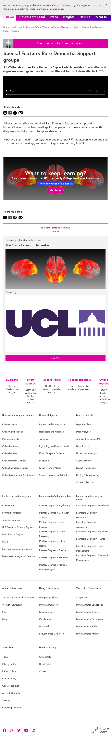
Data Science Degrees (13, 534)
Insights (69, 17)
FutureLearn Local (32, 17)
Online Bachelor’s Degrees (15, 467)
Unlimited (44, 626)
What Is (101, 17)
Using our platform (48, 597)
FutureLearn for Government (90, 619)
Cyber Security (83, 460)
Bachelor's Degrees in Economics (92, 531)
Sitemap (6, 700)
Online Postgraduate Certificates (18, 475)
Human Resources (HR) (87, 453)
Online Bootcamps (11, 446)
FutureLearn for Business (88, 612)
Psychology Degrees (12, 512)
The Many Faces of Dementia (57, 27)
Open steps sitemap (12, 707)
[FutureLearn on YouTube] (26, 730)
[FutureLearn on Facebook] (5, 730)
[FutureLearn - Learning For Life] (100, 729)
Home (6, 27)
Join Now (55, 358)
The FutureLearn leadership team (18, 597)
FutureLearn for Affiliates (88, 633)
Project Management (86, 467)
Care (38, 27)
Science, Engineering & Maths (54, 475)
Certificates (45, 619)
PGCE (5, 541)
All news (7, 17)
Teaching (43, 438)
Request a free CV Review (51, 633)
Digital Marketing (84, 424)
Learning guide (46, 612)
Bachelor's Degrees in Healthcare (92, 505)
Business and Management (52, 424)
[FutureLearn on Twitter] (19, 730)
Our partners (82, 597)
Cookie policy (9, 678)
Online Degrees (9, 453)
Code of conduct (10, 685)
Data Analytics (83, 431)
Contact (43, 671)
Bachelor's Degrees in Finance (90, 538)
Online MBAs (8, 505)
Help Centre (45, 664)
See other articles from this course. (60, 43)
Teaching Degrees (11, 519)
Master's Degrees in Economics (54, 557)
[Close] (106, 4)
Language (44, 460)
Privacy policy (9, 664)
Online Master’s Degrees (14, 460)
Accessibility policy (12, 693)
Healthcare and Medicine (51, 431)
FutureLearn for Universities (89, 604)
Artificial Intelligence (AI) (88, 438)
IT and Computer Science (51, 453)
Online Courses (9, 424)
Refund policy (9, 671)
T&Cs (5, 656)
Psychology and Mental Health (54, 446)
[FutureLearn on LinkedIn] (33, 730)
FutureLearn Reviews (49, 604)
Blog (4, 619)
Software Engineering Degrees (17, 548)
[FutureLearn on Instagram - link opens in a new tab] (11, 730)
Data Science (82, 446)
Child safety (45, 656)
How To (85, 17)
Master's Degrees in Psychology (54, 505)
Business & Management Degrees (18, 556)
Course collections (85, 482)
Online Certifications (12, 431)
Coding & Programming (87, 475)
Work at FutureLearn (12, 604)
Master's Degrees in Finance (52, 550)
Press (54, 17)
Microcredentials (10, 438)
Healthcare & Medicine (22, 27)
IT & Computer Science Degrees (18, 527)
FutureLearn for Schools (88, 626)
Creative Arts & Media (50, 467)
